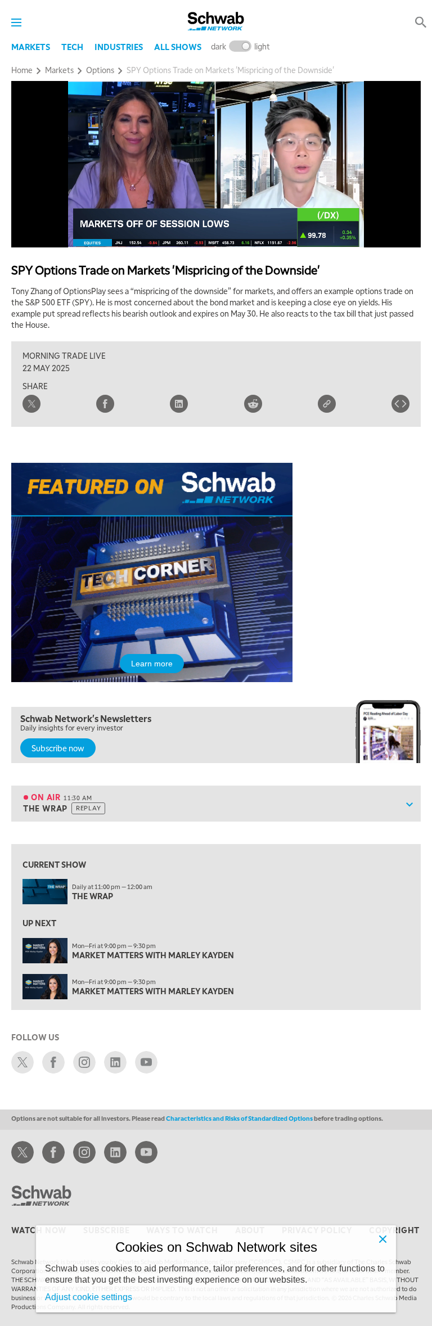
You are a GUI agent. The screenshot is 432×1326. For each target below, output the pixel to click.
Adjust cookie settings (88, 1297)
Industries (118, 47)
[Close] (382, 1238)
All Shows (177, 47)
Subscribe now (58, 748)
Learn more (152, 663)
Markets (30, 47)
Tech (72, 47)
